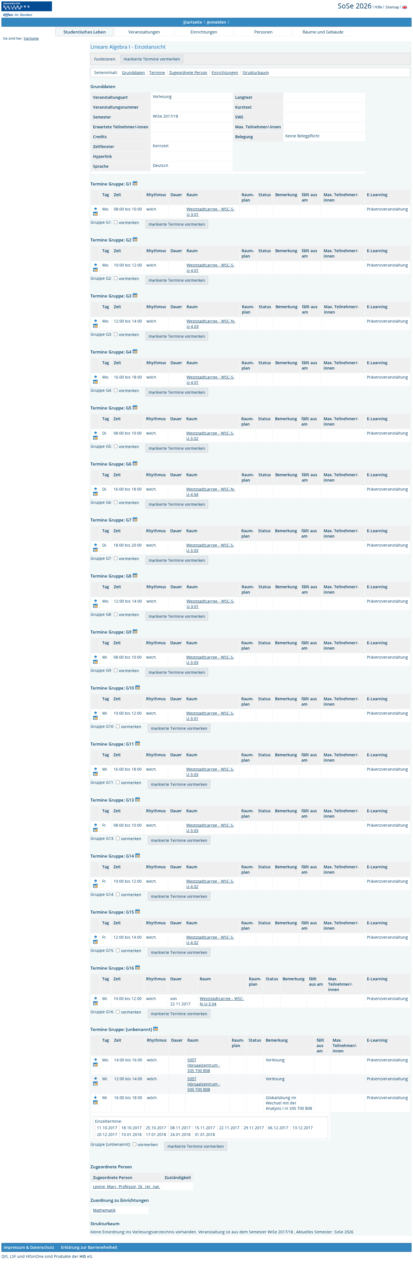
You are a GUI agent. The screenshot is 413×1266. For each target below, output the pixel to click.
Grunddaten (133, 72)
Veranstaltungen (144, 32)
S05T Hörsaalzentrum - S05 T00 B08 (203, 1065)
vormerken (129, 222)
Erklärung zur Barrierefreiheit (89, 1247)
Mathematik (104, 1210)
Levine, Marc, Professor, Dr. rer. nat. (126, 1186)
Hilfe (378, 7)
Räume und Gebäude (323, 32)
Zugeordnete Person (188, 72)
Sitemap (392, 7)
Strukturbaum (255, 72)
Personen (263, 32)
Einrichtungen (203, 32)
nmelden (216, 22)
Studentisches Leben (84, 32)
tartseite (192, 22)
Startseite (31, 38)
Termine (157, 72)
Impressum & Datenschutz (29, 1247)
